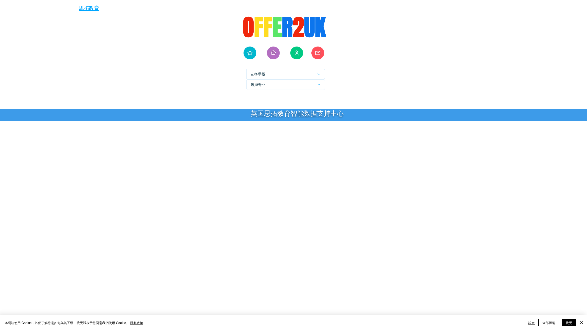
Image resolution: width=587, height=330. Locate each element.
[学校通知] (318, 53)
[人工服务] (297, 53)
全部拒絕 (548, 322)
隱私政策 (136, 322)
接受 (569, 322)
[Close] (581, 322)
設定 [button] (531, 322)
